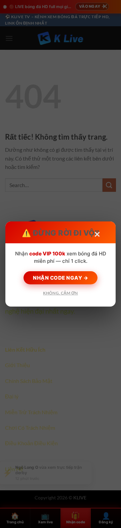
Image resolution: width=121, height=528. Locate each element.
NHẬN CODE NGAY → (60, 278)
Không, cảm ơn (60, 292)
